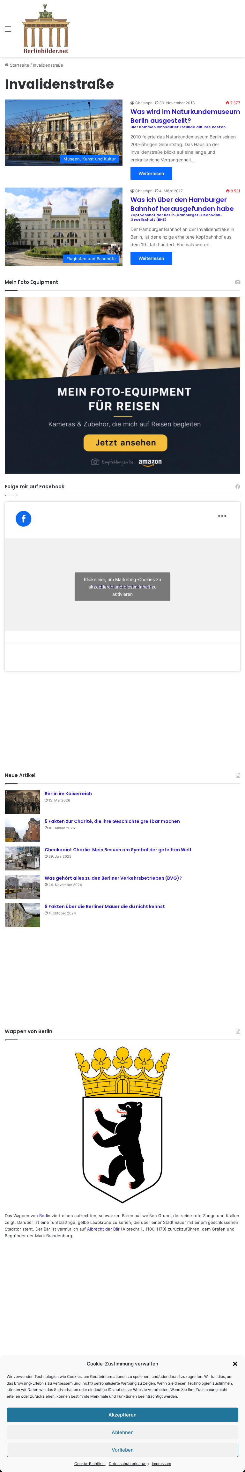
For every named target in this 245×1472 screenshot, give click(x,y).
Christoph (143, 102)
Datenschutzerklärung (129, 1463)
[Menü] (8, 31)
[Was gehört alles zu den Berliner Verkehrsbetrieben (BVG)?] (22, 887)
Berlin (44, 1215)
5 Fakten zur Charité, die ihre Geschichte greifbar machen (112, 821)
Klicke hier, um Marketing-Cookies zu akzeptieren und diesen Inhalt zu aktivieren (122, 586)
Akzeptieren (122, 1415)
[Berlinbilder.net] (46, 28)
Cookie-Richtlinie (90, 1463)
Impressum (161, 1463)
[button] (235, 1364)
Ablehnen (123, 1432)
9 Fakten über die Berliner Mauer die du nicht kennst (105, 906)
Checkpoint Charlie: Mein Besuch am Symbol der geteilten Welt (118, 850)
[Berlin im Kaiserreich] (22, 802)
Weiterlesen (151, 173)
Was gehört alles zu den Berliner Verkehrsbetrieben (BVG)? (113, 878)
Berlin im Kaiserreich (68, 793)
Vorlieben (123, 1450)
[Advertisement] (122, 720)
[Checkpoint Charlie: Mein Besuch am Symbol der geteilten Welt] (22, 858)
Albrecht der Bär (103, 1229)
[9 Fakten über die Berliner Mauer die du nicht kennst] (22, 915)
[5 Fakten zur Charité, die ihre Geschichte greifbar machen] (22, 830)
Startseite (19, 65)
